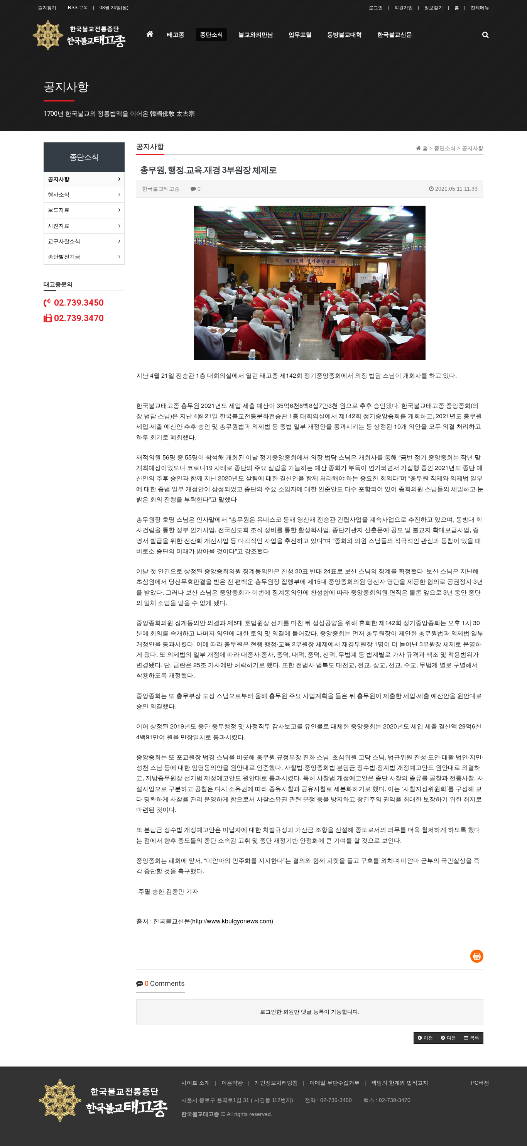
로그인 (376, 7)
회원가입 (403, 7)
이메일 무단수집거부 (334, 1083)
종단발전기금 (64, 257)
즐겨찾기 (47, 7)
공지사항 (58, 179)
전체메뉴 (480, 7)
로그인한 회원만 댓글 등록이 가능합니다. (310, 1012)
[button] (425, 1038)
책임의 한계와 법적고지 (399, 1083)
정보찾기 (433, 7)
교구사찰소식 (64, 241)
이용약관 (232, 1083)
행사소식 (58, 194)
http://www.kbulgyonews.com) (232, 920)
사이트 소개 (195, 1083)
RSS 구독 (78, 7)
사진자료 (58, 226)
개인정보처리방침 (276, 1083)
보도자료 (58, 210)
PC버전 (480, 1083)
